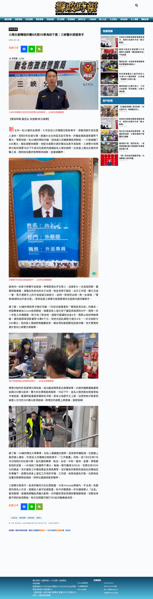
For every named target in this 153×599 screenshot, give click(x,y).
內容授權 (36, 583)
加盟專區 (62, 580)
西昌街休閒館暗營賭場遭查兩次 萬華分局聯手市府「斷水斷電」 (131, 40)
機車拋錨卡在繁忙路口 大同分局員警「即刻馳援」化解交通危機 (131, 89)
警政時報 (31, 518)
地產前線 (50, 19)
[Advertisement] (76, 560)
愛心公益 (102, 19)
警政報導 (39, 19)
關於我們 (36, 580)
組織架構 (45, 580)
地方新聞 (60, 19)
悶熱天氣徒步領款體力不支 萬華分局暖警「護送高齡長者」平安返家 (132, 52)
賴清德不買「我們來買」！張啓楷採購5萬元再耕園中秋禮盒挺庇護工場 (131, 146)
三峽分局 (14, 518)
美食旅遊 (123, 19)
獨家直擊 (8, 19)
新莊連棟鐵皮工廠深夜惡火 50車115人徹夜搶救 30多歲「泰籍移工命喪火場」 (132, 76)
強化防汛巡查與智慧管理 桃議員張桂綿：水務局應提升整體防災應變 (131, 134)
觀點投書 (145, 19)
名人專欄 (134, 19)
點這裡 (68, 530)
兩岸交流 (81, 19)
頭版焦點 (18, 19)
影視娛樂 (71, 19)
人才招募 (54, 580)
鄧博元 (39, 518)
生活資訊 (113, 19)
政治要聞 (29, 19)
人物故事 (92, 19)
